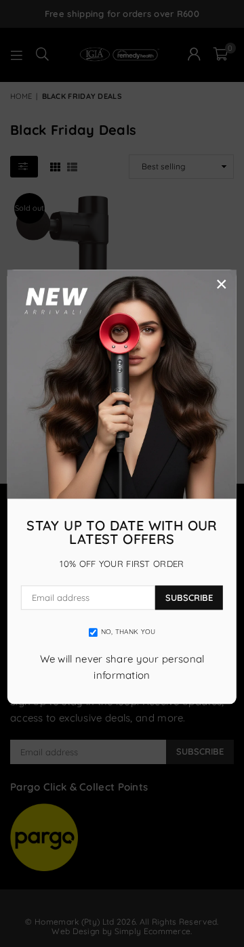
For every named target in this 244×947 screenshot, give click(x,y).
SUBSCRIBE (189, 597)
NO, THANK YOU (128, 632)
